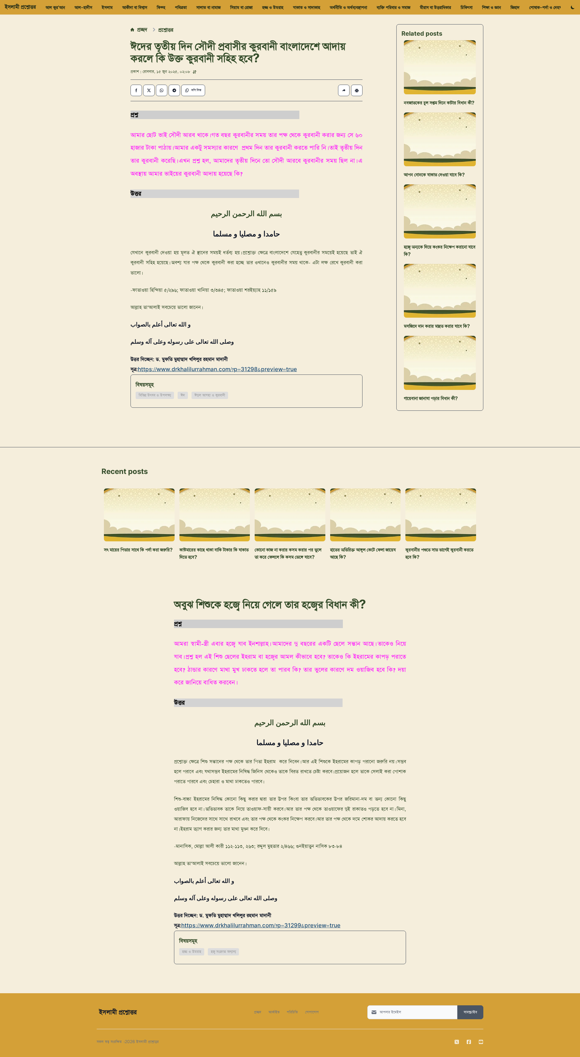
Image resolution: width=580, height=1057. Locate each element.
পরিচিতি (292, 1011)
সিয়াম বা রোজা (241, 7)
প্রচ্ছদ (142, 29)
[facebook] (468, 1041)
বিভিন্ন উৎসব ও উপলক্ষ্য (155, 395)
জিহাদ (515, 7)
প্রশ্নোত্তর (165, 29)
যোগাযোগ (312, 1011)
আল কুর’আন (55, 7)
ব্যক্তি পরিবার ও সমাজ (393, 7)
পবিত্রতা (181, 7)
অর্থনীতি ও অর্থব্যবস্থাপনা (348, 7)
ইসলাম (107, 7)
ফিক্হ (161, 7)
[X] (456, 1041)
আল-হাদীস (83, 7)
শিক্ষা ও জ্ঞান (491, 7)
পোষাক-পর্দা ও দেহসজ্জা (547, 7)
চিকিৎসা (466, 7)
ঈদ (183, 395)
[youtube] (480, 1041)
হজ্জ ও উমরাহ (272, 7)
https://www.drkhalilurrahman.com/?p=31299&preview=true (260, 925)
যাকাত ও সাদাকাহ (306, 7)
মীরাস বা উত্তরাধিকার (435, 7)
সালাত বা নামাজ (208, 7)
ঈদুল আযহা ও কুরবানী (210, 395)
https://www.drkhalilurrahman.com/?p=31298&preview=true (217, 369)
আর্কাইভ (274, 1011)
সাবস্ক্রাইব (470, 1012)
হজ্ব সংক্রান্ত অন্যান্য (223, 951)
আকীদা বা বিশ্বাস (134, 7)
